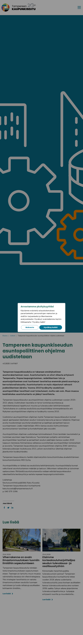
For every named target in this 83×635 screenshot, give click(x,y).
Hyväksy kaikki (51, 327)
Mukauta (30, 327)
